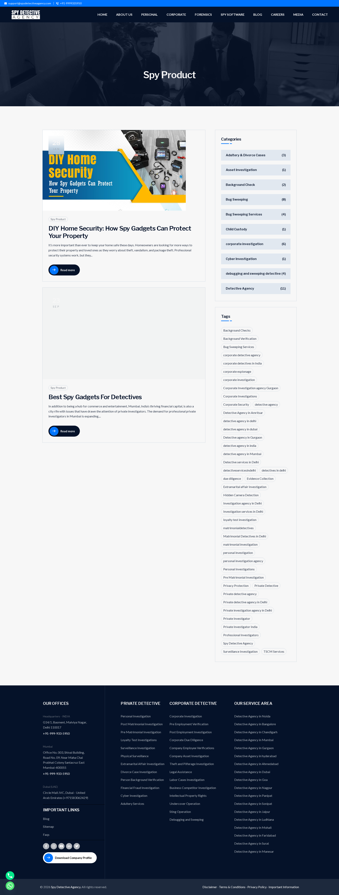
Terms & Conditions (232, 887)
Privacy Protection (236, 585)
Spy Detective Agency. (66, 887)
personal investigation (238, 552)
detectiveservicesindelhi (239, 470)
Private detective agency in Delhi (245, 602)
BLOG (257, 14)
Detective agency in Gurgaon (242, 437)
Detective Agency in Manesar (254, 851)
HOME (102, 14)
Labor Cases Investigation (187, 779)
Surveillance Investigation (240, 651)
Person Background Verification (142, 779)
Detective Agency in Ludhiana (254, 819)
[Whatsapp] (10, 885)
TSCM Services (273, 651)
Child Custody (236, 229)
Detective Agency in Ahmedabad (256, 764)
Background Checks (237, 330)
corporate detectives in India (242, 363)
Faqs (46, 834)
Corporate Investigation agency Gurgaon (250, 388)
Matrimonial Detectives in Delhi (244, 536)
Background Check (240, 185)
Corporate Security (236, 404)
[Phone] (10, 875)
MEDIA (298, 14)
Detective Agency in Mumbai (253, 740)
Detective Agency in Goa (251, 779)
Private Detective (266, 585)
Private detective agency (240, 594)
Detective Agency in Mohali (253, 827)
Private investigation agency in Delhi (247, 610)
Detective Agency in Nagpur (253, 788)
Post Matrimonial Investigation (142, 724)
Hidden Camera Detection (241, 495)
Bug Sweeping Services (244, 214)
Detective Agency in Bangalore (255, 724)
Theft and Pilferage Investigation (192, 764)
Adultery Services (132, 803)
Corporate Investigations (240, 396)
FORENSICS (203, 14)
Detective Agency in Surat (251, 843)
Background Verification (239, 338)
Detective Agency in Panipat (253, 795)
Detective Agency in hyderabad (255, 756)
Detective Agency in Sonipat (253, 803)
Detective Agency (240, 288)
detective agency (266, 404)
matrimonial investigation (240, 544)
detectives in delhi (274, 470)
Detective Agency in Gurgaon (254, 748)
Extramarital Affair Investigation (142, 764)
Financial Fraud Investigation (140, 788)
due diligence (232, 478)
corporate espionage (237, 371)
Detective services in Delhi (241, 462)
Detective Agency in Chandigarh (255, 732)
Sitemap (48, 826)
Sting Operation (180, 811)
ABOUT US (124, 14)
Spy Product (58, 219)
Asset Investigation (241, 170)
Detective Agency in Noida (252, 716)
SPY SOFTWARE (232, 14)
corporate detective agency (241, 355)
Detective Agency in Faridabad (255, 835)
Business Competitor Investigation (193, 788)
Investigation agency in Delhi (242, 503)
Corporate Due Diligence (186, 740)
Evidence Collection (260, 478)
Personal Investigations (239, 569)
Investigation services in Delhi (243, 511)
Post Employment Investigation (191, 732)
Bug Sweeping (237, 199)
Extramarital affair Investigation (244, 487)
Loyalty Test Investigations (139, 740)
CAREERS (277, 14)
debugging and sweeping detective (253, 273)
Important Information (284, 887)
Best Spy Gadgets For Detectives (95, 397)
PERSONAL (149, 14)
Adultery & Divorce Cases (245, 155)
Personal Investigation (136, 716)
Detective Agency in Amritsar (243, 412)
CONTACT (320, 14)
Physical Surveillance (135, 756)
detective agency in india (239, 445)
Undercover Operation (185, 803)
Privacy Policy (257, 887)
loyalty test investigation (239, 520)
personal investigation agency (243, 561)
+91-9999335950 (71, 3)
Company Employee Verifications (192, 748)
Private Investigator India (240, 627)
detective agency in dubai (240, 429)
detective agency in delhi (239, 421)
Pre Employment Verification (189, 724)
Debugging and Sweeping (187, 819)
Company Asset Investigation (189, 756)
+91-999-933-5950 (56, 733)
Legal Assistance (181, 772)
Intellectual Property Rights (188, 795)
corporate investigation (244, 244)
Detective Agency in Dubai (252, 772)
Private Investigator (236, 618)
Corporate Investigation (186, 716)
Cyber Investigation (241, 259)
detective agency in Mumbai (242, 454)
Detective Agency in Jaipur (252, 811)
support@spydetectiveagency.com (29, 3)
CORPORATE (176, 14)
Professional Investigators (241, 635)
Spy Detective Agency (238, 643)
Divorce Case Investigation (139, 772)
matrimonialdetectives (238, 528)
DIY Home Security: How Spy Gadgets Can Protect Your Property (119, 232)
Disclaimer (209, 887)
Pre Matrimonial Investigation (243, 577)
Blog (46, 818)
